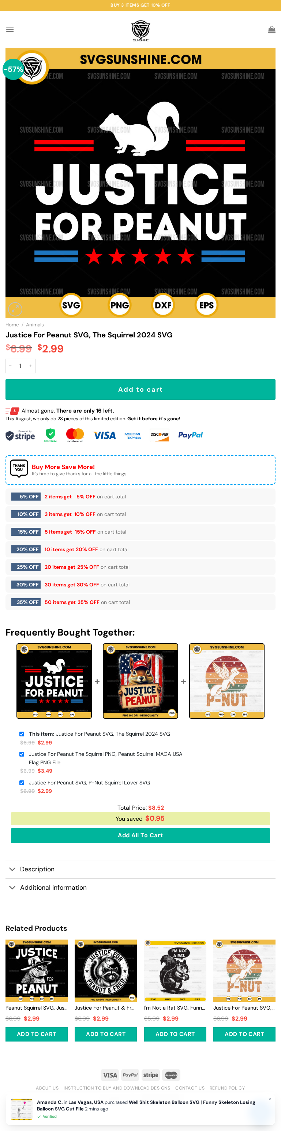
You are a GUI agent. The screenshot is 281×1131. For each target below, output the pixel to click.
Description (37, 869)
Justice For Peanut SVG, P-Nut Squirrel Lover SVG (89, 782)
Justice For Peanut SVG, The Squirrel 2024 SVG (99, 734)
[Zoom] (15, 309)
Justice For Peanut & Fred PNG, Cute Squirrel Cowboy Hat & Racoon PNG (106, 1007)
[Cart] (272, 29)
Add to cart (140, 389)
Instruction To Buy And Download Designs (117, 1088)
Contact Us (190, 1088)
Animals (35, 325)
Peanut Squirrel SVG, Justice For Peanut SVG (36, 1007)
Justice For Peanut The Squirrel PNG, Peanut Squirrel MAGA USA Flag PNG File (106, 758)
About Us (47, 1088)
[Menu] (9, 29)
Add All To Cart (140, 835)
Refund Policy (227, 1088)
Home (12, 325)
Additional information (53, 887)
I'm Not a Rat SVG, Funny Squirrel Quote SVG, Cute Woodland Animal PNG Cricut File (175, 1007)
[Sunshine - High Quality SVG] (140, 29)
